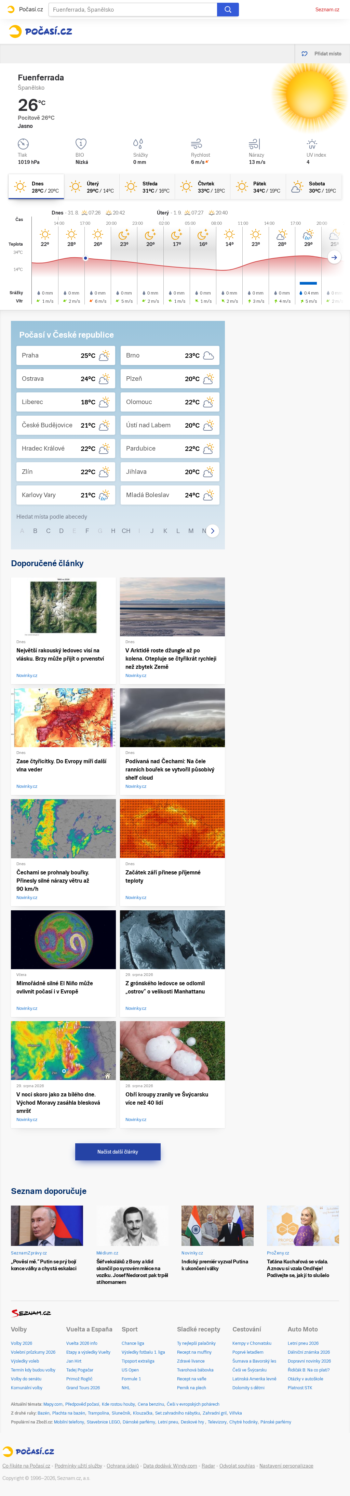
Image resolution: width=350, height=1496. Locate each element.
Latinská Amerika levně (254, 1379)
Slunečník (121, 1413)
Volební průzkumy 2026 (33, 1352)
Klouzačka (142, 1413)
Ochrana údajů (123, 1466)
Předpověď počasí (82, 1404)
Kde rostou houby (118, 1404)
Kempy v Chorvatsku (251, 1343)
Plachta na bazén (68, 1413)
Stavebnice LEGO (103, 1422)
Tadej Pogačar (79, 1370)
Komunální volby (26, 1388)
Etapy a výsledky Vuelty (88, 1352)
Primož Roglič (79, 1379)
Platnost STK (300, 1388)
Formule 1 (131, 1379)
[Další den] (334, 257)
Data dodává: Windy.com (170, 1466)
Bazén (44, 1413)
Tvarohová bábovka (195, 1370)
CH (126, 530)
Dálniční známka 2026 (309, 1352)
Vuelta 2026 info (81, 1343)
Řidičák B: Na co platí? (309, 1370)
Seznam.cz (327, 9)
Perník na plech (191, 1388)
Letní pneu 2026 (303, 1343)
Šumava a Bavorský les (254, 1361)
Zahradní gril (215, 1413)
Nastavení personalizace (286, 1466)
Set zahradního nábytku (177, 1413)
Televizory (217, 1422)
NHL (126, 1388)
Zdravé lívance (191, 1361)
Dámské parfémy (139, 1422)
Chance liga (133, 1343)
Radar (208, 1466)
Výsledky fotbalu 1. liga (143, 1352)
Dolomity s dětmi (248, 1388)
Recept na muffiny (194, 1352)
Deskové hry (193, 1422)
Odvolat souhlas (237, 1466)
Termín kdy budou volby (33, 1370)
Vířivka (235, 1413)
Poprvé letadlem (248, 1352)
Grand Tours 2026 (83, 1388)
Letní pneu (168, 1422)
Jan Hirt (73, 1361)
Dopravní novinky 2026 (309, 1361)
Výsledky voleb (25, 1361)
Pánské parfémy (275, 1422)
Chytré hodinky (243, 1422)
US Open (130, 1370)
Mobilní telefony (69, 1422)
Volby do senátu (26, 1379)
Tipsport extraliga (138, 1361)
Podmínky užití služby (78, 1466)
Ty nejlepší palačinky (196, 1343)
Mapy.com (53, 1404)
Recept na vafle (191, 1379)
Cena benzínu (151, 1404)
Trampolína (98, 1413)
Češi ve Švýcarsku (249, 1370)
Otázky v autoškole (305, 1379)
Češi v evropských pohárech (193, 1404)
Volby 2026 (21, 1343)
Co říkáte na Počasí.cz (26, 1466)
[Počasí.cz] (40, 31)
